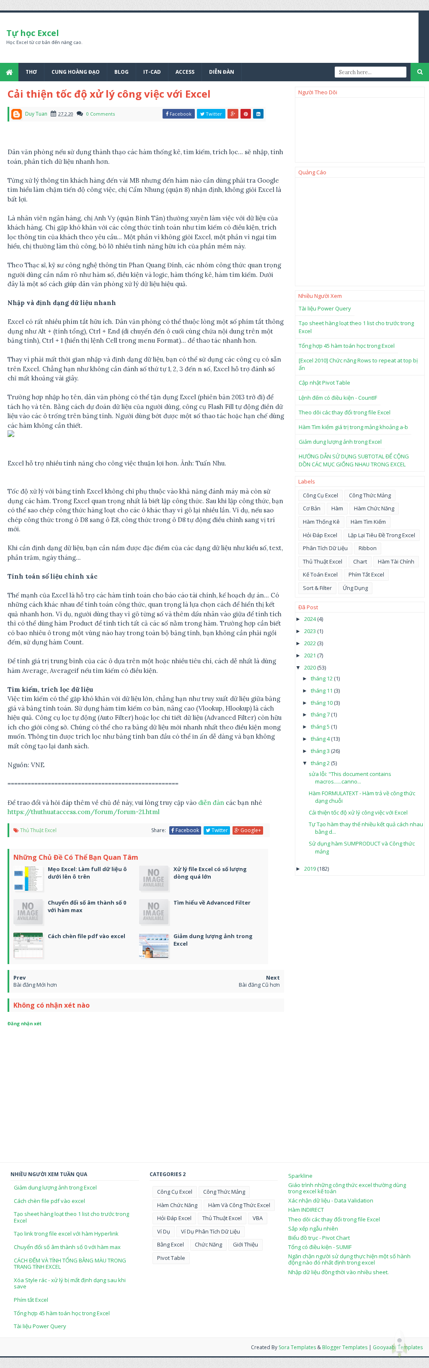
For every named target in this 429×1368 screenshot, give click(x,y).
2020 (310, 667)
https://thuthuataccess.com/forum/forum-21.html (84, 812)
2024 (310, 619)
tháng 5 (321, 726)
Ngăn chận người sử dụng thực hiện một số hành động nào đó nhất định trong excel (349, 1259)
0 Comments (100, 114)
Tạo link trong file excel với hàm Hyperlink (66, 1233)
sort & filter (317, 588)
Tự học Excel (32, 33)
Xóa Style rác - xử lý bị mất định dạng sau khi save (70, 1283)
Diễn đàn (221, 71)
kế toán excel (320, 574)
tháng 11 (322, 690)
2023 (310, 631)
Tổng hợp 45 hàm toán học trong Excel (347, 345)
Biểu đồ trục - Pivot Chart (319, 1237)
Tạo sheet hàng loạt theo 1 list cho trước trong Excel (71, 1217)
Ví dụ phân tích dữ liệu (210, 1231)
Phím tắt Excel (31, 1299)
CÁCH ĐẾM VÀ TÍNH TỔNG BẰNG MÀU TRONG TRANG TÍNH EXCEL (70, 1264)
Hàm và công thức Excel (239, 1205)
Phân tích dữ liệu (325, 548)
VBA (258, 1218)
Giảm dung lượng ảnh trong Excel (340, 441)
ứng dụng (355, 588)
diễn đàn (211, 803)
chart (360, 561)
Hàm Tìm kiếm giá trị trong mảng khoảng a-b (353, 427)
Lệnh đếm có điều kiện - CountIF (338, 397)
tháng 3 (321, 751)
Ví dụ (163, 1231)
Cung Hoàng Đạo (76, 71)
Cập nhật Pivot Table (324, 382)
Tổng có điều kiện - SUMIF (319, 1247)
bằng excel (170, 1244)
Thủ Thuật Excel (38, 830)
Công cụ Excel (320, 495)
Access (185, 71)
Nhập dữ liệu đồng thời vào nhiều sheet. (338, 1272)
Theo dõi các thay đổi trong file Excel (344, 412)
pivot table (171, 1258)
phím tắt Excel (366, 574)
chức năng (208, 1244)
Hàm (337, 508)
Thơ (31, 71)
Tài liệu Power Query (325, 308)
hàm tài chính (396, 561)
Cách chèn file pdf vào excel (49, 1201)
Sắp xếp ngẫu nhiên (313, 1228)
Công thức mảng (370, 495)
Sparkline (300, 1175)
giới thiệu (245, 1244)
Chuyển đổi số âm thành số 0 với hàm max (67, 1247)
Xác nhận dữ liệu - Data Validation (330, 1200)
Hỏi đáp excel (320, 535)
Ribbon (368, 548)
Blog (121, 71)
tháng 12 (322, 678)
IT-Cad (152, 71)
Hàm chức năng (374, 508)
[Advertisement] (360, 231)
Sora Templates (297, 1347)
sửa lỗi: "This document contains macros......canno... (350, 777)
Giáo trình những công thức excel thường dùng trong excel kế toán (347, 1188)
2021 (310, 655)
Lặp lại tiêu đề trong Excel (381, 535)
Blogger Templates (344, 1347)
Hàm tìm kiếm (368, 521)
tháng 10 (322, 702)
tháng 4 (321, 738)
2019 (310, 868)
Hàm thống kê (321, 521)
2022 (310, 643)
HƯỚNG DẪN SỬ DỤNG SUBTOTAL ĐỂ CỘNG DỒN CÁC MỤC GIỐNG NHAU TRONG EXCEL (354, 460)
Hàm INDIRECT (306, 1209)
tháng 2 (321, 763)
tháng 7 (321, 714)
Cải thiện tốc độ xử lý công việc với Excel (358, 812)
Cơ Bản (311, 508)
